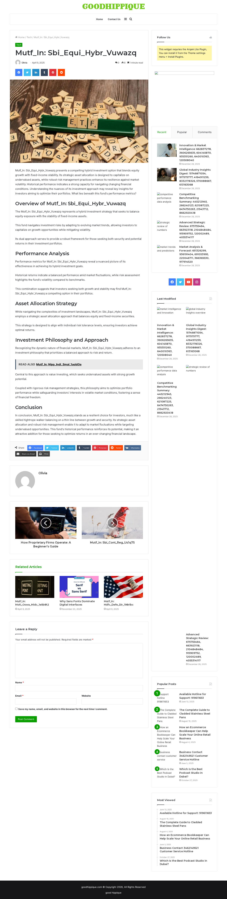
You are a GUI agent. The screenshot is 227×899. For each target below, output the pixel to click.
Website (86, 695)
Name (19, 682)
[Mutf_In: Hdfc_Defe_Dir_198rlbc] (123, 587)
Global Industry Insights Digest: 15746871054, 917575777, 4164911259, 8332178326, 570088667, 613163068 (195, 177)
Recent (161, 132)
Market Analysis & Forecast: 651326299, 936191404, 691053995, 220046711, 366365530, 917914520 (194, 254)
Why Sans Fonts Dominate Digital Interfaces (77, 603)
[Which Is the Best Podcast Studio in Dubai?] (167, 774)
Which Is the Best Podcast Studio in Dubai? (191, 773)
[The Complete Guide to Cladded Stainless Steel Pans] (167, 715)
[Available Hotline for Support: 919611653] (167, 699)
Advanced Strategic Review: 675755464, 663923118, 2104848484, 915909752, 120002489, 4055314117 (195, 230)
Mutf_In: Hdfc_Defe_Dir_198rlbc (119, 603)
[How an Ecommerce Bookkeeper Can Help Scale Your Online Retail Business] (167, 737)
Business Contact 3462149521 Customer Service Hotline (193, 755)
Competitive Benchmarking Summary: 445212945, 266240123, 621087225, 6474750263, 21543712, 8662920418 (167, 397)
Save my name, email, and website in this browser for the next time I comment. (62, 709)
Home (99, 19)
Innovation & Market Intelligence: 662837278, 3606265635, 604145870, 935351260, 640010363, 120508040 (195, 153)
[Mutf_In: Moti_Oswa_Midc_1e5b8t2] (34, 587)
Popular (182, 132)
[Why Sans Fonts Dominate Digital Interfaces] (79, 587)
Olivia (24, 62)
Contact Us (114, 19)
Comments (205, 132)
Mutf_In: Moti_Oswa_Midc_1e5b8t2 (32, 603)
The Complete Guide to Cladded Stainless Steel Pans (194, 713)
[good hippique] (113, 7)
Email (19, 695)
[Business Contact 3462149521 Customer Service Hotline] (167, 757)
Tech (29, 37)
